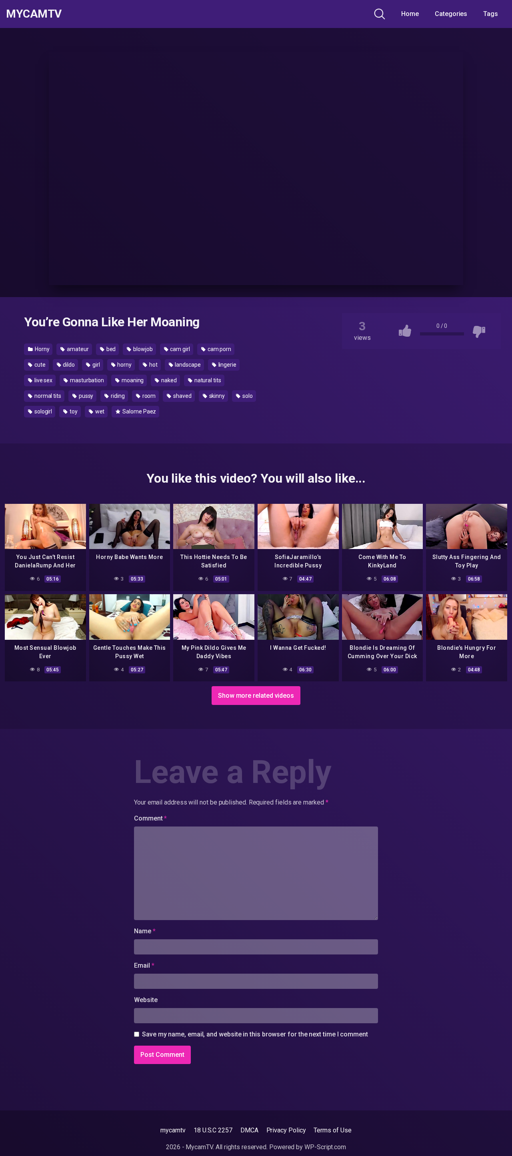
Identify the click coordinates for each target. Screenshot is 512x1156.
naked (168, 380)
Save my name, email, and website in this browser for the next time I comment (255, 1034)
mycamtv (172, 1130)
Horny (42, 349)
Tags (490, 14)
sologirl (42, 411)
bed (110, 349)
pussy (86, 396)
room (148, 396)
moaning (132, 380)
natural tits (207, 380)
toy (73, 411)
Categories (451, 14)
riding (117, 396)
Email (144, 965)
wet (99, 411)
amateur (77, 349)
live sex (42, 380)
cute (39, 364)
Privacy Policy (286, 1130)
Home (410, 14)
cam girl (179, 349)
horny (124, 364)
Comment (150, 818)
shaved (181, 396)
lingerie (226, 364)
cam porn (218, 349)
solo (247, 396)
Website (145, 1000)
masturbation (86, 380)
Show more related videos (256, 695)
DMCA (249, 1130)
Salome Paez (138, 411)
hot (153, 364)
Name (145, 931)
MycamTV (34, 14)
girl (95, 364)
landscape (187, 364)
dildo (68, 364)
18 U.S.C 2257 (213, 1130)
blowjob (142, 349)
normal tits (47, 396)
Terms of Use (332, 1130)
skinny (216, 396)
